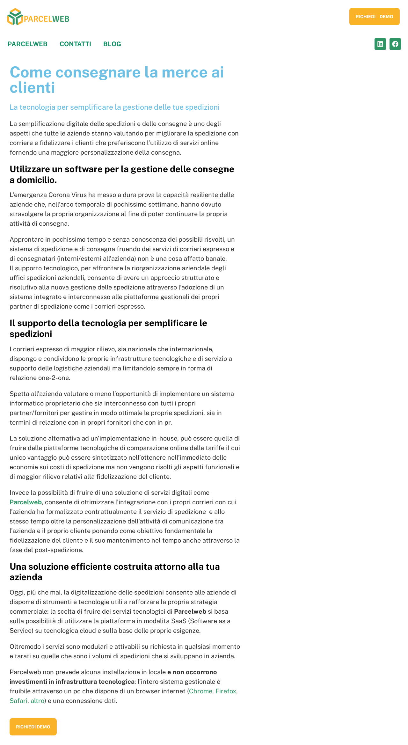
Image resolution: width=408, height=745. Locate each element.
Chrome (200, 691)
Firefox (225, 691)
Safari (18, 701)
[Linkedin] (380, 44)
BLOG (112, 44)
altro (37, 701)
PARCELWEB (27, 44)
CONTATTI (75, 44)
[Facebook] (395, 44)
